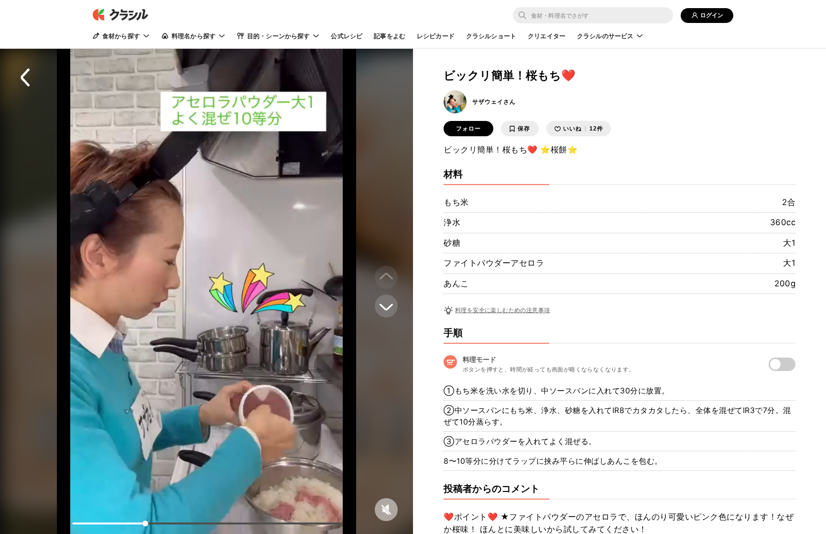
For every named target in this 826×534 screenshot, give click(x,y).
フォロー (468, 128)
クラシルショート (491, 36)
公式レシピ (346, 36)
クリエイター (546, 36)
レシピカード (436, 36)
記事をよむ (389, 36)
